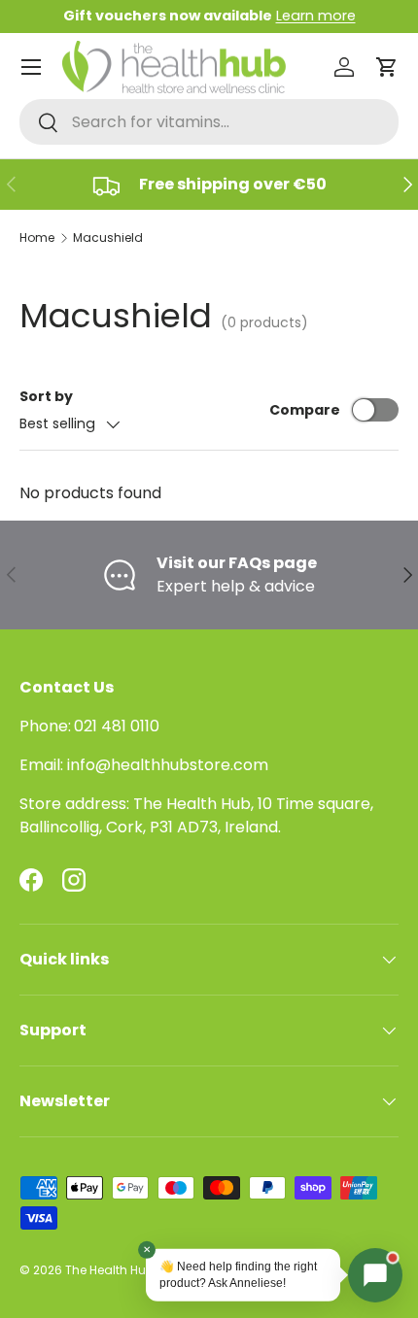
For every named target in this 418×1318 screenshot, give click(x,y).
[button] (387, 67)
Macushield (108, 237)
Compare (304, 410)
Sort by (46, 396)
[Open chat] (375, 1275)
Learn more (316, 15)
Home (36, 237)
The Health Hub (109, 1270)
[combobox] (209, 122)
